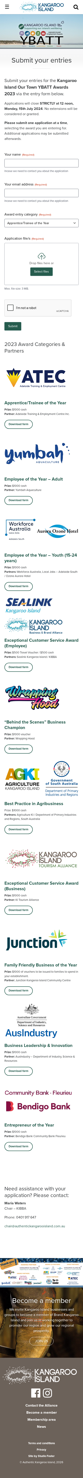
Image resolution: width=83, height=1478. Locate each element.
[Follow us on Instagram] (47, 1396)
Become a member (41, 1412)
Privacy (41, 1449)
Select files (41, 271)
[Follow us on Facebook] (35, 1396)
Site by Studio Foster (41, 1456)
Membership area (41, 1419)
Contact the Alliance (41, 1405)
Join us (41, 1341)
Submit (12, 326)
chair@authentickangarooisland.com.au (34, 1226)
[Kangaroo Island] (39, 1376)
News (41, 1427)
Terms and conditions (41, 1443)
